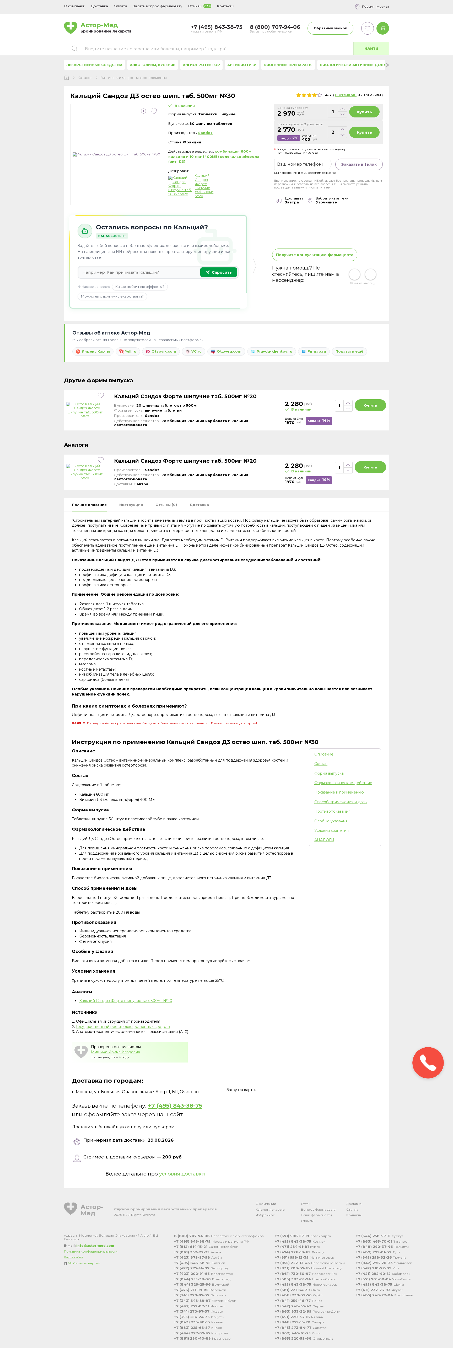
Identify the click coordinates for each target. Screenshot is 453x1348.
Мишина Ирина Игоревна (115, 1052)
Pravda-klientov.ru (274, 351)
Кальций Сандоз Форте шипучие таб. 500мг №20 (204, 186)
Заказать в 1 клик (359, 164)
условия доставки (182, 1174)
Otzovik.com (164, 351)
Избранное (265, 1215)
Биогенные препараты (288, 65)
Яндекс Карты (96, 351)
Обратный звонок (330, 28)
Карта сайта (73, 1257)
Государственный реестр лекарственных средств (123, 1026)
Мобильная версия (84, 1263)
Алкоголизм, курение (152, 65)
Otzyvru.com (229, 351)
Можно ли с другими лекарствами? (112, 296)
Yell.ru (130, 351)
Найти (371, 48)
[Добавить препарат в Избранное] (154, 111)
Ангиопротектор (201, 65)
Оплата (120, 6)
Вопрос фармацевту (318, 1209)
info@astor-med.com (95, 1246)
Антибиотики (241, 65)
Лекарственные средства (94, 65)
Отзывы (307, 1221)
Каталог (85, 78)
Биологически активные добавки (357, 65)
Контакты (354, 1215)
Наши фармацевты (316, 1215)
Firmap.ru (317, 351)
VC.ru (196, 351)
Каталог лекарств (270, 1209)
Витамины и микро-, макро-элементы (133, 78)
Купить (364, 111)
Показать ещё (349, 351)
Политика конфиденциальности (90, 1251)
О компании (266, 1204)
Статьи (306, 1204)
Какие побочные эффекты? (139, 286)
